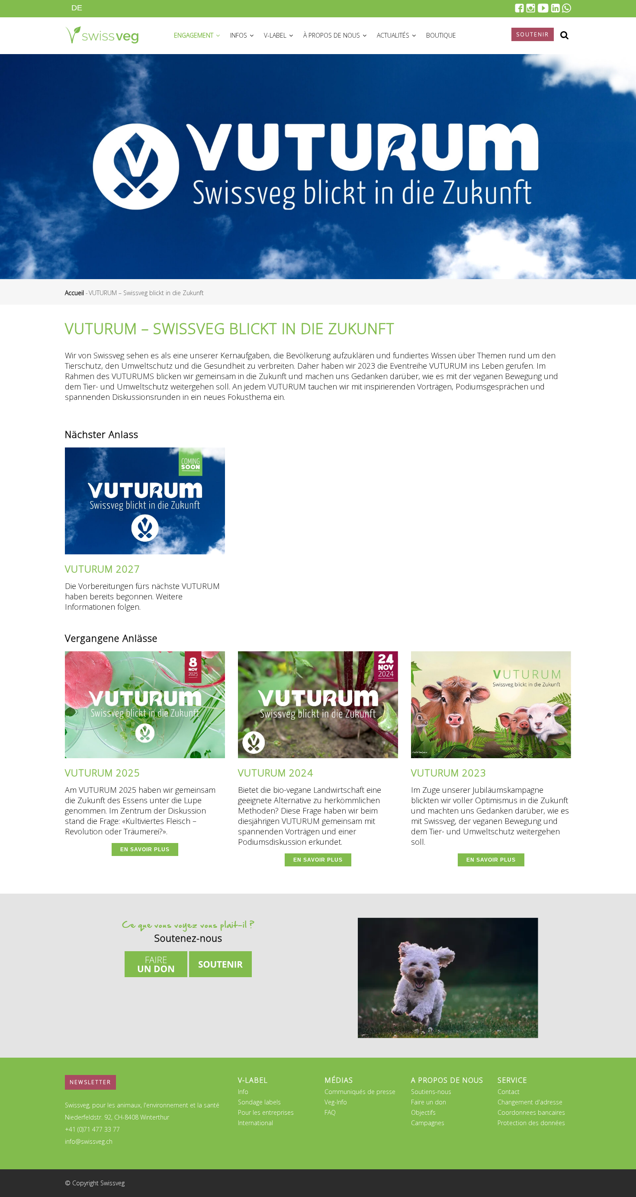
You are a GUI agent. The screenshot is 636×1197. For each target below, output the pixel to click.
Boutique (441, 35)
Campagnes (427, 1123)
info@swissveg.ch (88, 1141)
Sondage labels (259, 1102)
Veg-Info (335, 1102)
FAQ (330, 1112)
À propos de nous (332, 35)
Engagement (194, 35)
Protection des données (531, 1123)
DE (76, 7)
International (255, 1123)
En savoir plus (145, 849)
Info (243, 1092)
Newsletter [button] (90, 1082)
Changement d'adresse (530, 1102)
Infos (239, 35)
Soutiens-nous (431, 1092)
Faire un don (428, 1102)
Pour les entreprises (266, 1112)
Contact (509, 1092)
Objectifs (423, 1112)
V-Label (276, 35)
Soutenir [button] (532, 34)
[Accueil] (101, 33)
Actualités (394, 35)
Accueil (74, 293)
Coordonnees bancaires (531, 1112)
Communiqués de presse (359, 1092)
